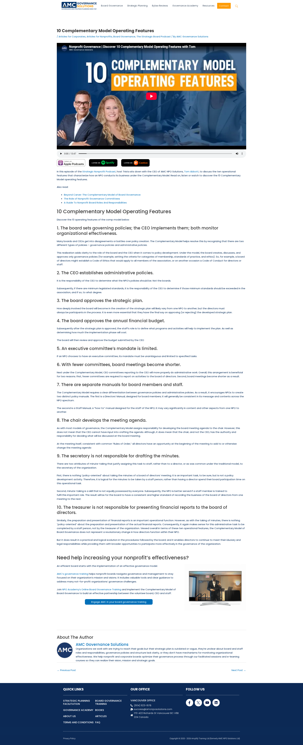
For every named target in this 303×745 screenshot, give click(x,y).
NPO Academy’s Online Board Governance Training (91, 589)
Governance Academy (185, 5)
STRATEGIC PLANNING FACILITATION (76, 702)
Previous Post (66, 670)
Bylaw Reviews (160, 5)
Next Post (239, 670)
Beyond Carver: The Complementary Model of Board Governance (102, 194)
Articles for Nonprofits (99, 36)
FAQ (97, 722)
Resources (208, 5)
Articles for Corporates (72, 36)
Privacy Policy (69, 738)
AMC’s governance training (72, 573)
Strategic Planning (137, 5)
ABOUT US (69, 716)
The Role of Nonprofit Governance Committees (92, 198)
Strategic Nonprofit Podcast (99, 171)
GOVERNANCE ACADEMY (78, 710)
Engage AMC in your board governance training (118, 602)
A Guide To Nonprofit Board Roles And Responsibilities (95, 202)
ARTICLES (101, 716)
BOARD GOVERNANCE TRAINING (108, 702)
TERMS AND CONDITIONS (78, 722)
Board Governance (112, 5)
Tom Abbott (191, 171)
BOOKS (99, 710)
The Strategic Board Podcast (154, 36)
